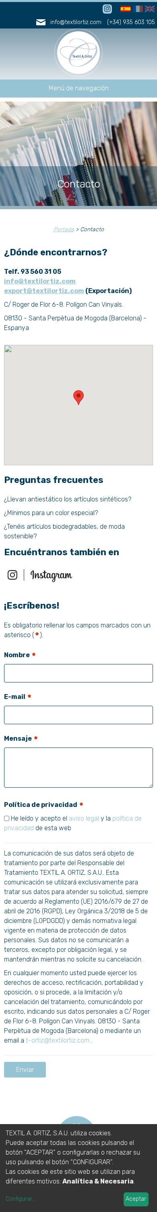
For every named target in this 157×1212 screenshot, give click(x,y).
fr (135, 9)
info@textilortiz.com (75, 22)
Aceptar (136, 1199)
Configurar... (20, 1199)
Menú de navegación (79, 88)
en (148, 9)
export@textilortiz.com (44, 291)
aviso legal (84, 818)
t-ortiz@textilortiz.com (57, 1040)
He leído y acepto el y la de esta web (73, 823)
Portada (64, 229)
